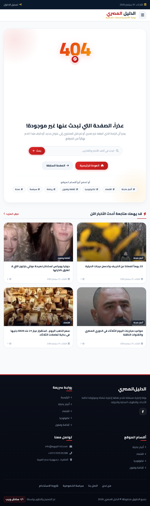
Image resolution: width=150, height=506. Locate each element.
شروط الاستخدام (48, 485)
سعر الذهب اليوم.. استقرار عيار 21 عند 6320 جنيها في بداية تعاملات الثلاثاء (40, 332)
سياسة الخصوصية (73, 485)
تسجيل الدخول (11, 5)
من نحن (106, 485)
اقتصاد (66, 411)
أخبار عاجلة (64, 404)
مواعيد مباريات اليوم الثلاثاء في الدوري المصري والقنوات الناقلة (114, 332)
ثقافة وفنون (62, 425)
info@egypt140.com (56, 446)
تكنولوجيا (64, 418)
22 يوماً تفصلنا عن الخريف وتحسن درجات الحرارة (114, 266)
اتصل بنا (93, 485)
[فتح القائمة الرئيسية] (142, 15)
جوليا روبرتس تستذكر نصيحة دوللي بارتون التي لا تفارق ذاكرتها (40, 268)
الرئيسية (65, 397)
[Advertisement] (75, 94)
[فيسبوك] (142, 411)
